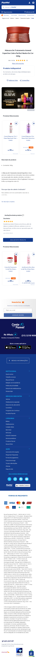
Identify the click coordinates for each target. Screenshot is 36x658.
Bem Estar (8, 430)
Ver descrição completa (8, 201)
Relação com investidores (13, 383)
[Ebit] (19, 652)
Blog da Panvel (10, 380)
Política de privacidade (12, 385)
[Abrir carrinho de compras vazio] (33, 2)
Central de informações (12, 452)
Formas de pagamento (12, 457)
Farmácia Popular (10, 413)
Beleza (12, 18)
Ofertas (8, 466)
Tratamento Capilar (25, 18)
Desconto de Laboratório (13, 405)
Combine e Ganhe (30, 15)
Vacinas (8, 399)
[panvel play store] (24, 347)
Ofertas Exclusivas (22, 15)
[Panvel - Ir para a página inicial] (14, 2)
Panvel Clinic (9, 444)
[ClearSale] (6, 652)
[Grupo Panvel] (8, 641)
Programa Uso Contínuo (12, 410)
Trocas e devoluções (11, 463)
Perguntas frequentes (12, 455)
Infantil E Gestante (11, 435)
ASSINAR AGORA (18, 315)
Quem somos (9, 374)
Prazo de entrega (10, 460)
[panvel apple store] (11, 347)
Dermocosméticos (11, 438)
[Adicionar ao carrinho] (16, 123)
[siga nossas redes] (9, 479)
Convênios (9, 408)
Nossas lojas (9, 391)
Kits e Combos (14, 15)
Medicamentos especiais (12, 402)
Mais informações (18, 63)
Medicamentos (10, 424)
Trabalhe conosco (11, 377)
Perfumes (8, 433)
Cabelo (17, 18)
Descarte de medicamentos (13, 388)
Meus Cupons (6, 15)
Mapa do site (9, 469)
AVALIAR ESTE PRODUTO (18, 240)
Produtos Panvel (10, 441)
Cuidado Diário (10, 427)
